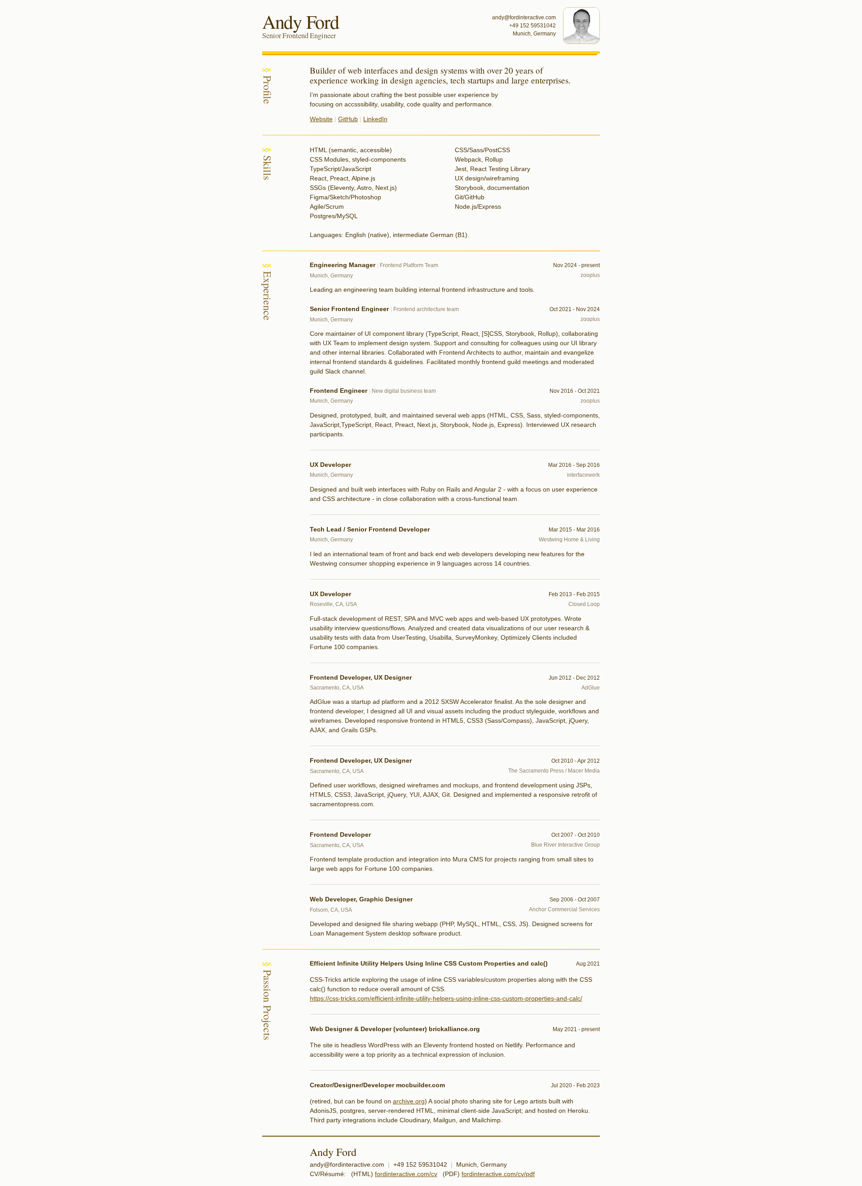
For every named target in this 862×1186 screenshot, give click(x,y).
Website (321, 119)
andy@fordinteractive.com (524, 17)
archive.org (409, 1101)
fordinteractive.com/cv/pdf (498, 1173)
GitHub (348, 119)
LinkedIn (375, 119)
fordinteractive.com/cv (406, 1173)
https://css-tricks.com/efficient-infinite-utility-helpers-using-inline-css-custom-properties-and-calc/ (446, 998)
